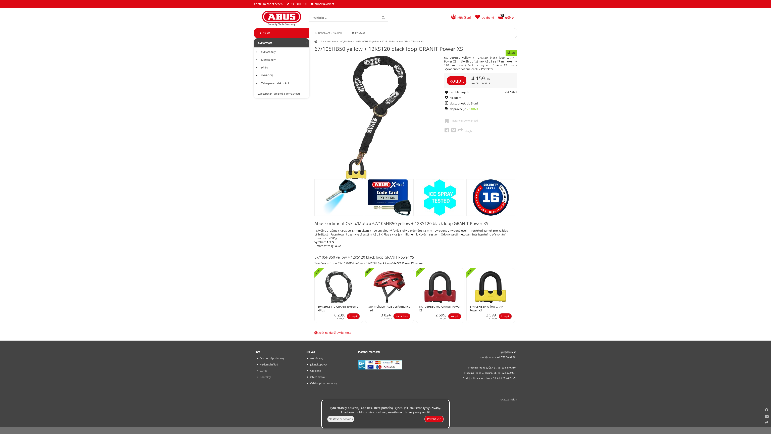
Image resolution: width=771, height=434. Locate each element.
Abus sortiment (329, 41)
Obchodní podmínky (272, 358)
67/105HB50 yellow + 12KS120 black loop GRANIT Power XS (390, 41)
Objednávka (317, 377)
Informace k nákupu (329, 33)
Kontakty (265, 377)
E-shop (266, 33)
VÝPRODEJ (267, 75)
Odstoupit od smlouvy (323, 383)
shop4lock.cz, (488, 357)
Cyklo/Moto (347, 41)
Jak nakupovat (318, 364)
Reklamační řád (269, 364)
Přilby (264, 67)
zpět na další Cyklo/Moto (334, 333)
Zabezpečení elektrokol (275, 83)
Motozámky (268, 59)
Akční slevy (316, 358)
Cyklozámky (268, 52)
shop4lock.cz (324, 4)
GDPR (263, 371)
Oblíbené (315, 371)
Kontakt (360, 33)
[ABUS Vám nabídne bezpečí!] (315, 41)
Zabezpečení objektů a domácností (279, 93)
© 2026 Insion (509, 399)
